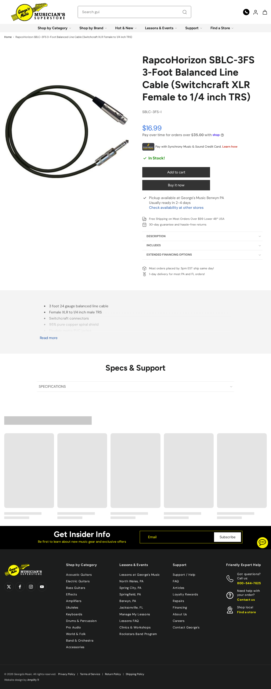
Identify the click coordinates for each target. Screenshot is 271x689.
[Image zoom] (66, 132)
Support (192, 28)
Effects (71, 594)
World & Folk (76, 634)
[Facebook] (20, 586)
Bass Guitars (75, 588)
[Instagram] (31, 586)
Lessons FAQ (129, 621)
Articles (178, 588)
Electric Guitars (78, 581)
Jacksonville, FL (131, 607)
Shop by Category (53, 28)
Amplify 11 (33, 680)
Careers (178, 621)
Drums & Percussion (81, 621)
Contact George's (186, 627)
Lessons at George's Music (139, 575)
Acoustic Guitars (79, 575)
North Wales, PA (131, 581)
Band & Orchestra (79, 640)
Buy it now (176, 185)
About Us (180, 614)
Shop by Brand (91, 28)
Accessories (75, 647)
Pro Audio (73, 627)
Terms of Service (90, 674)
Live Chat (262, 542)
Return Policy (113, 674)
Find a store (246, 612)
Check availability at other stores (176, 207)
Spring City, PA (130, 588)
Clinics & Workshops (135, 627)
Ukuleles (72, 607)
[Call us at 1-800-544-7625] (246, 12)
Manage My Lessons (134, 614)
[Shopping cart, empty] (264, 12)
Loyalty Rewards (185, 594)
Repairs (178, 601)
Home (8, 37)
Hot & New (124, 28)
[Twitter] (9, 586)
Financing (180, 607)
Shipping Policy (135, 674)
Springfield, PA (130, 594)
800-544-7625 (249, 583)
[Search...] (185, 12)
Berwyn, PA (127, 601)
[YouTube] (42, 586)
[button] (255, 12)
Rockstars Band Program (138, 634)
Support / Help (184, 575)
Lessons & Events (159, 28)
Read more (49, 338)
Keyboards (74, 614)
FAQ (176, 581)
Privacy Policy (66, 674)
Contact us (246, 600)
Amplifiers (73, 601)
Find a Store (220, 28)
